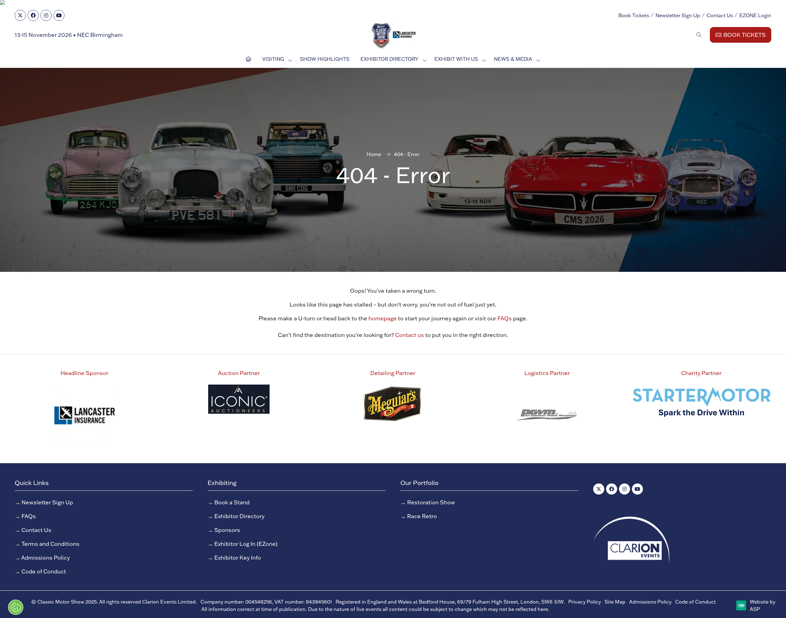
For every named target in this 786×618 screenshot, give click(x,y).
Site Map (615, 602)
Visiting (273, 59)
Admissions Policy (45, 557)
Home (374, 154)
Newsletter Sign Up (678, 15)
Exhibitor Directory (389, 59)
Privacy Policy (584, 602)
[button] (698, 34)
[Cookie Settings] (15, 607)
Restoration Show (431, 502)
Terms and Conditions (50, 543)
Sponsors (227, 530)
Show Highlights (324, 59)
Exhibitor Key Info (237, 557)
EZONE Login (755, 15)
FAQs (504, 318)
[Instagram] (46, 15)
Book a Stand (232, 502)
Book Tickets (633, 15)
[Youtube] (58, 15)
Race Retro (422, 516)
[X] (20, 15)
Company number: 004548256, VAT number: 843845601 (266, 602)
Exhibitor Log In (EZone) (246, 543)
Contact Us (719, 15)
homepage (382, 318)
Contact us (409, 334)
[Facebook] (33, 15)
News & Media (513, 59)
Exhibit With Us (456, 59)
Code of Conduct (43, 571)
